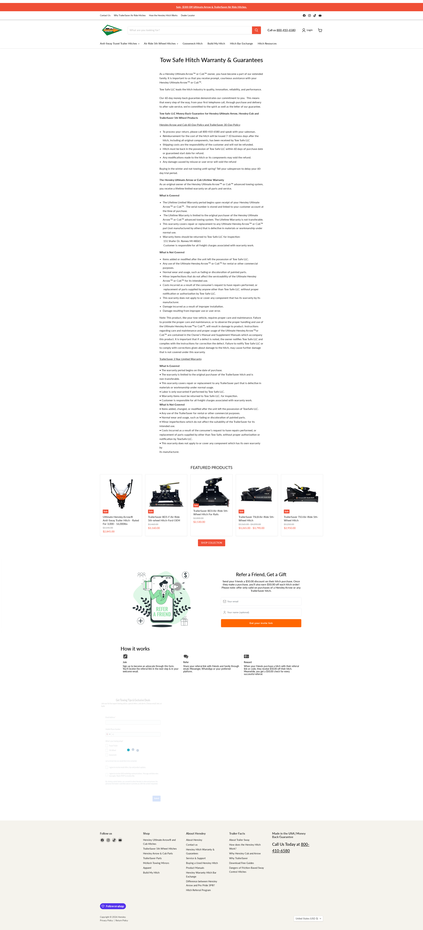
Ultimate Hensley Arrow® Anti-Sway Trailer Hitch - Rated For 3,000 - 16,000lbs (121, 520)
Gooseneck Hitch (193, 43)
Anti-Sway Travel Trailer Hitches (119, 43)
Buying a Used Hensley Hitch (202, 862)
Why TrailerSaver (238, 858)
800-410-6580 (286, 30)
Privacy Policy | (107, 920)
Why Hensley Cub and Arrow (245, 853)
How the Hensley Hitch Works (163, 15)
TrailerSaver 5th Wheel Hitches (160, 848)
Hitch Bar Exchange (241, 43)
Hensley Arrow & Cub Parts (158, 853)
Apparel (147, 867)
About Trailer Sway (239, 839)
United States (307, 918)
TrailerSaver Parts (152, 858)
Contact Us (105, 15)
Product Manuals (195, 867)
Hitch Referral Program (198, 890)
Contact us (192, 844)
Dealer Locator (188, 15)
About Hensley (194, 839)
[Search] (256, 30)
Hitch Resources (267, 43)
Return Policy (121, 920)
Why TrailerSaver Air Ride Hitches (130, 15)
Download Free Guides (241, 862)
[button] (308, 30)
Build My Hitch (216, 43)
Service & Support (196, 858)
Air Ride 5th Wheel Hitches (160, 43)
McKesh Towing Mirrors (156, 862)
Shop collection (211, 542)
